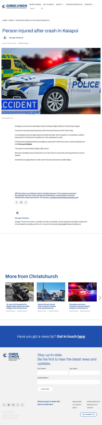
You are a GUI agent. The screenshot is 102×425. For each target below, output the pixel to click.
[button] (41, 8)
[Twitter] (18, 405)
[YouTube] (8, 405)
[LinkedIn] (13, 405)
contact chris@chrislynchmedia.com (64, 197)
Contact (88, 4)
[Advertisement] (51, 177)
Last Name (73, 368)
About (59, 4)
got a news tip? (88, 414)
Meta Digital (13, 418)
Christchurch (23, 43)
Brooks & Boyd (13, 415)
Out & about (77, 404)
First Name (41, 368)
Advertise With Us (74, 4)
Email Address (43, 378)
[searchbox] (36, 8)
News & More (35, 4)
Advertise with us (93, 401)
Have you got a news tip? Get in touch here (48, 402)
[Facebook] (4, 405)
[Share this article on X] (26, 202)
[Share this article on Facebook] (16, 202)
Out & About (48, 4)
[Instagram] (22, 405)
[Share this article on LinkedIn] (21, 202)
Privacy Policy (92, 404)
